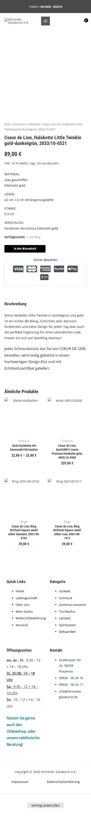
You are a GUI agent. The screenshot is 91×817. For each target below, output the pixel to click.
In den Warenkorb (25, 248)
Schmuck (19, 124)
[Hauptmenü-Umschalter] (45, 21)
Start (7, 124)
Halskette (34, 124)
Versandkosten (48, 163)
